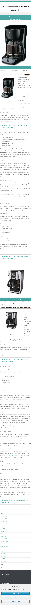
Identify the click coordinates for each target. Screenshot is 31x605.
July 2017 (2, 526)
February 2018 (4, 516)
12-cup (9, 303)
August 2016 (3, 548)
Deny (15, 597)
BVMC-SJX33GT (13, 303)
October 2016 (3, 543)
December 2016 (4, 538)
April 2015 (3, 558)
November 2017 (4, 521)
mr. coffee (24, 303)
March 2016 (3, 556)
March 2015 (3, 561)
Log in (2, 567)
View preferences (15, 601)
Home (11, 19)
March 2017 (3, 533)
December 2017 (4, 518)
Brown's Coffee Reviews (20, 70)
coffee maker (18, 303)
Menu (15, 13)
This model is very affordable (15, 455)
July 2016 (2, 551)
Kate (9, 70)
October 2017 (3, 523)
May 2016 (3, 553)
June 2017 (3, 528)
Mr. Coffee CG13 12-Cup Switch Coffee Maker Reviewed (14, 68)
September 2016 (4, 546)
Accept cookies (15, 593)
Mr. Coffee (26, 310)
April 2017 (3, 531)
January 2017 (3, 536)
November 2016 (4, 541)
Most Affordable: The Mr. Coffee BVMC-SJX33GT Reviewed (15, 299)
